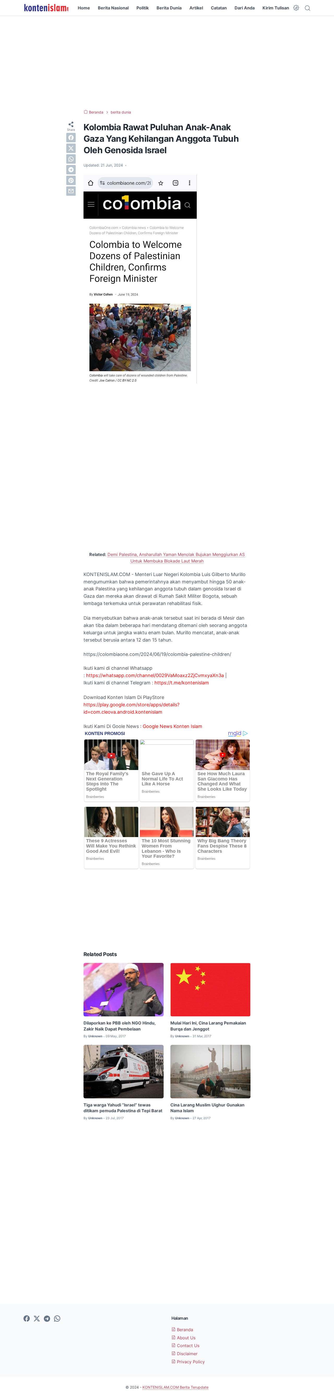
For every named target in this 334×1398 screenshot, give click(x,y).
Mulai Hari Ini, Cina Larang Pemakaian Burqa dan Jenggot (208, 1025)
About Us (185, 1337)
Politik (142, 7)
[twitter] (71, 148)
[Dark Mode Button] (296, 8)
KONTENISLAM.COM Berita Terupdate (175, 1387)
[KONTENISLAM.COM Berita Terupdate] (46, 7)
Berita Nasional (113, 7)
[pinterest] (71, 180)
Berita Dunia (169, 7)
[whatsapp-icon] (57, 1319)
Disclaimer (187, 1353)
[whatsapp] (71, 159)
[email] (71, 191)
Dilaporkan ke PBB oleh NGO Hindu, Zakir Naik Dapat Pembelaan (120, 1025)
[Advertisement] (167, 62)
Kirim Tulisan (276, 7)
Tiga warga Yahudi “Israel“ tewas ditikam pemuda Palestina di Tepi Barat (123, 1107)
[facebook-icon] (26, 1319)
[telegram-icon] (47, 1319)
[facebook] (71, 137)
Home (84, 7)
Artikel (196, 7)
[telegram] (71, 169)
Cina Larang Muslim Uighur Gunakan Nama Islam (207, 1107)
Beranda (184, 1329)
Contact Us (187, 1345)
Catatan (219, 7)
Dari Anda (245, 7)
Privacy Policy (190, 1361)
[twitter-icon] (37, 1319)
